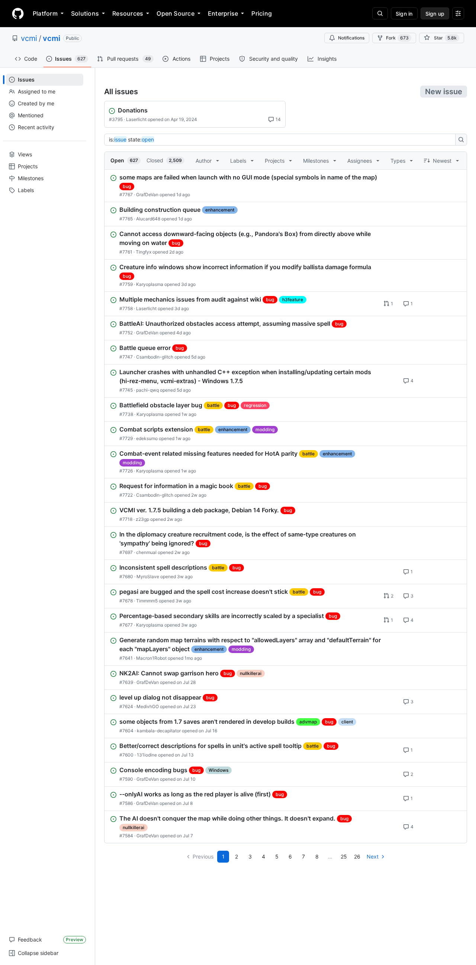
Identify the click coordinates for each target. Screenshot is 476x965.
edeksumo (147, 438)
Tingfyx (143, 252)
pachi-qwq (147, 390)
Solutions (85, 13)
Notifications (351, 38)
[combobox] (282, 139)
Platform (45, 13)
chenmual (146, 552)
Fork (397, 38)
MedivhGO (147, 706)
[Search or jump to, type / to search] (380, 13)
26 (357, 856)
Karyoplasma (149, 284)
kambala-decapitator (159, 730)
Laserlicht (136, 119)
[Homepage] (18, 13)
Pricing (261, 13)
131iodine (147, 755)
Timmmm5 (147, 600)
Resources (127, 13)
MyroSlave (147, 576)
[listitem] (285, 186)
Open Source (175, 13)
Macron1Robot (151, 658)
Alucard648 (148, 219)
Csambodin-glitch (154, 357)
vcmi (29, 38)
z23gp (142, 519)
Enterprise (223, 13)
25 (344, 856)
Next (373, 856)
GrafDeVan (147, 194)
